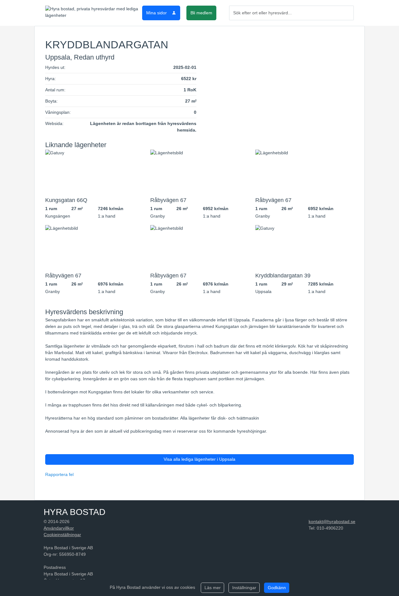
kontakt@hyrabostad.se (332, 521)
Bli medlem (201, 12)
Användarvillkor (59, 528)
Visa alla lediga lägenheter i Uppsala (199, 459)
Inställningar (244, 587)
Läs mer (212, 587)
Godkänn (277, 587)
